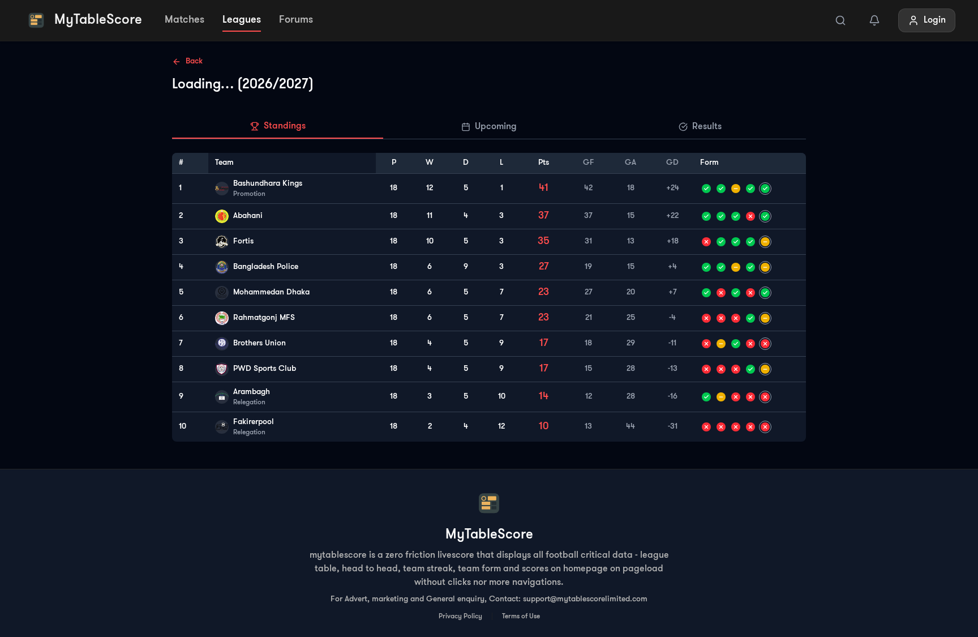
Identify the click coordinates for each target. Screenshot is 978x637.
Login (935, 20)
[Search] (840, 20)
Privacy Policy (460, 616)
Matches (184, 20)
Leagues (241, 20)
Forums (296, 20)
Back (194, 61)
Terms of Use (521, 616)
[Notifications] (874, 20)
